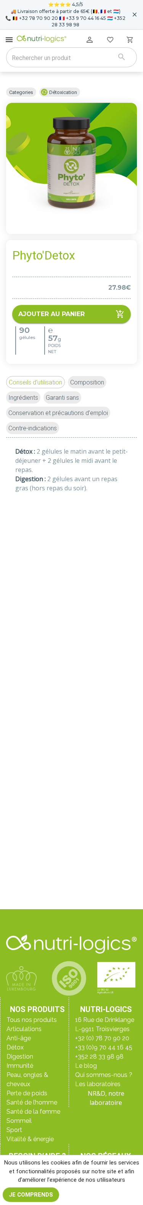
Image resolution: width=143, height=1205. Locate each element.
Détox (15, 1047)
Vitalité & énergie (30, 1139)
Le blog (86, 1065)
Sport (14, 1130)
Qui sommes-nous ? (103, 1074)
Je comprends (31, 1194)
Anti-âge (18, 1038)
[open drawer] (9, 39)
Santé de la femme (33, 1111)
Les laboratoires (98, 1084)
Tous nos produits (31, 1019)
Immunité (19, 1065)
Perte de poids (26, 1093)
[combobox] (62, 58)
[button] (35, 382)
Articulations (24, 1029)
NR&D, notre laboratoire (106, 1098)
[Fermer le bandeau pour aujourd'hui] (134, 14)
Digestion (19, 1056)
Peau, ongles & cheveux (27, 1079)
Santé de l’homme (31, 1102)
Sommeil (19, 1120)
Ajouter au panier (51, 314)
